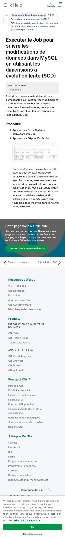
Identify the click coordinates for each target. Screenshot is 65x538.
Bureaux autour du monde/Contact (28, 479)
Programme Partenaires (22, 465)
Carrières (13, 470)
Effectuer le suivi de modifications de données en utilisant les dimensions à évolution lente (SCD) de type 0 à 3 (34, 26)
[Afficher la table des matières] (6, 15)
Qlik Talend (14, 333)
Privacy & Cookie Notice (27, 520)
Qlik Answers (15, 360)
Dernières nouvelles (19, 475)
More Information (32, 534)
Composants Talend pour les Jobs (29, 15)
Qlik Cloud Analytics (19, 356)
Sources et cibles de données (25, 422)
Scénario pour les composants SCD (29, 19)
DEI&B (11, 456)
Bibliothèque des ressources (25, 309)
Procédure (15, 89)
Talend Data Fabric (19, 342)
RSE (10, 452)
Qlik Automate (16, 370)
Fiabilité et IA (15, 399)
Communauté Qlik (32, 490)
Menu (60, 6)
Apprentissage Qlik (19, 300)
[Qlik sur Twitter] (49, 489)
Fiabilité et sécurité (19, 390)
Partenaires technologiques (24, 417)
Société (12, 442)
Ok (32, 527)
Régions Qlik (15, 426)
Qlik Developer (16, 290)
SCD (52, 15)
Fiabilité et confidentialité (22, 395)
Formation (14, 295)
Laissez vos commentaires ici (27, 248)
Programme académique (22, 461)
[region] (32, 517)
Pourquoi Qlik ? (17, 385)
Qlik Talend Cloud (18, 337)
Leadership (14, 447)
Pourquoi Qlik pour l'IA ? (22, 404)
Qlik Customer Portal (20, 304)
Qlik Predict (15, 365)
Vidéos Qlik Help (18, 286)
